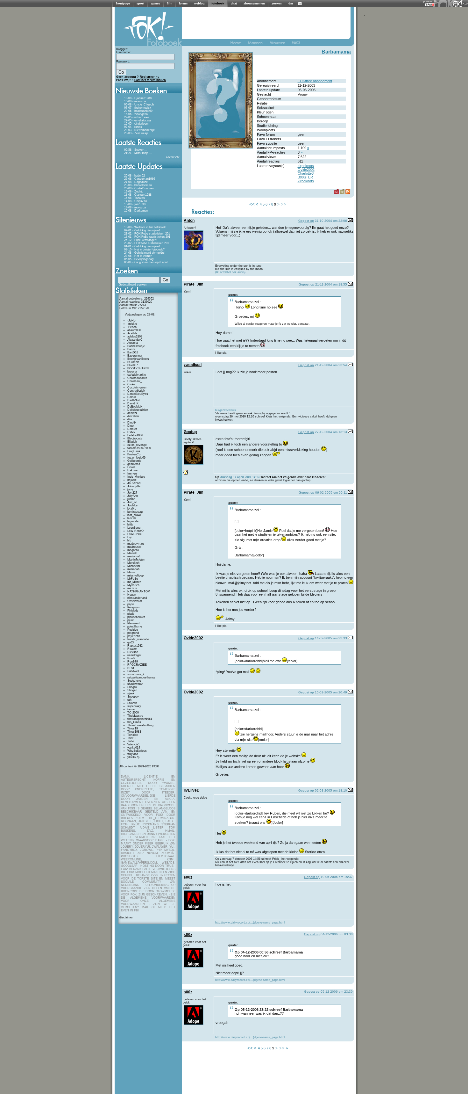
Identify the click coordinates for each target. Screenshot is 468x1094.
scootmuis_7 (135, 674)
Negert (131, 594)
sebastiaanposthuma (141, 677)
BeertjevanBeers (138, 358)
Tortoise (132, 734)
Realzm (132, 648)
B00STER (305, 177)
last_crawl (134, 515)
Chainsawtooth (137, 378)
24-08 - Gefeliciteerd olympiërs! (145, 252)
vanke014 (133, 747)
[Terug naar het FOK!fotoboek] (238, 44)
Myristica (133, 585)
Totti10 (131, 738)
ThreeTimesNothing (140, 725)
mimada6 (133, 569)
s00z (188, 877)
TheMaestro (135, 715)
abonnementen (254, 3)
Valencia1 (133, 744)
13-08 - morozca (135, 101)
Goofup (190, 432)
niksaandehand (137, 597)
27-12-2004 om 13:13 (331, 432)
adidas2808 (134, 336)
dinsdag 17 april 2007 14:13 (239, 477)
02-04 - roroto (133, 126)
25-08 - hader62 (134, 175)
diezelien (133, 416)
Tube (130, 741)
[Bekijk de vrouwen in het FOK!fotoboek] (280, 44)
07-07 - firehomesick (137, 107)
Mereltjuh (133, 562)
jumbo (131, 499)
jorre (130, 489)
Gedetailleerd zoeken (132, 284)
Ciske (131, 384)
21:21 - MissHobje (136, 153)
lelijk (130, 524)
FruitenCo (133, 454)
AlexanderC (135, 339)
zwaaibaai (193, 365)
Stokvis (132, 703)
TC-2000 (133, 712)
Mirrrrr (131, 572)
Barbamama (336, 51)
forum (183, 3)
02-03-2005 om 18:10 (331, 790)
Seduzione (134, 680)
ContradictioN (136, 390)
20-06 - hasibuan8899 (138, 110)
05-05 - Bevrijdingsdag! (139, 259)
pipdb (130, 613)
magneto (133, 550)
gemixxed (133, 464)
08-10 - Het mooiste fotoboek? (144, 249)
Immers (132, 473)
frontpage (123, 3)
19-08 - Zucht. (133, 191)
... (146, 149)
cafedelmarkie (136, 374)
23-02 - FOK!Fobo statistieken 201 (147, 233)
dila (129, 419)
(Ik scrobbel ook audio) (230, 272)
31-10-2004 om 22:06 (331, 220)
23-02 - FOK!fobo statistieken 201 (146, 243)
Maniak (132, 553)
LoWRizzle (134, 534)
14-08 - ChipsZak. (136, 201)
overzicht (173, 157)
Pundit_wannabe (138, 639)
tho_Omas (134, 722)
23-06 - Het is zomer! (138, 255)
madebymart (135, 543)
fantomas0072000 (139, 448)
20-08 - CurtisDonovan (139, 188)
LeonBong (133, 527)
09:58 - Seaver (134, 149)
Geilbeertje (134, 460)
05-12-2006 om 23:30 (337, 991)
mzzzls (132, 588)
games (155, 3)
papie (130, 604)
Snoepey (133, 696)
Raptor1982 (135, 645)
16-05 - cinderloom (136, 123)
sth (129, 699)
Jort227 (132, 492)
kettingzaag (135, 511)
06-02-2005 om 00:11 (331, 492)
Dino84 (132, 422)
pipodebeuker (136, 617)
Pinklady (132, 610)
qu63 (130, 642)
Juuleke (132, 505)
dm (290, 3)
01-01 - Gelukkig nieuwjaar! (142, 246)
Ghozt (131, 467)
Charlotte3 (306, 173)
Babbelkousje (136, 346)
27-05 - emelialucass (138, 120)
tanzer (131, 709)
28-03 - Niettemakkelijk (139, 130)
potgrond (133, 632)
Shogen (132, 690)
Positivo (132, 629)
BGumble (133, 362)
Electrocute (134, 438)
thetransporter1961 (139, 719)
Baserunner (134, 355)
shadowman (135, 683)
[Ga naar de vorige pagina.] (257, 204)
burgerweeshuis (225, 410)
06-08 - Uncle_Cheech (139, 104)
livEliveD (192, 790)
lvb (129, 540)
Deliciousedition (137, 409)
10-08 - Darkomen (136, 210)
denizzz (132, 413)
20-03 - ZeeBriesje (136, 133)
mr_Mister (134, 581)
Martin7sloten (136, 559)
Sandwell (133, 671)
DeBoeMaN (135, 406)
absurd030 (134, 330)
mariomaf (133, 556)
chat (234, 3)
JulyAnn (132, 495)
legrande (132, 521)
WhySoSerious (137, 750)
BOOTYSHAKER (138, 368)
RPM (130, 668)
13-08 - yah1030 (134, 204)
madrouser (134, 546)
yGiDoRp (133, 757)
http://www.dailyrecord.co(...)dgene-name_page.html (250, 922)
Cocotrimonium (137, 387)
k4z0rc (131, 508)
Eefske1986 (135, 435)
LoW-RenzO (135, 531)
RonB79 (132, 661)
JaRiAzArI (134, 483)
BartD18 (132, 352)
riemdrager (134, 655)
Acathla (132, 333)
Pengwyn (133, 607)
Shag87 (132, 687)
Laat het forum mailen (150, 80)
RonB (131, 658)
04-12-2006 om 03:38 (337, 934)
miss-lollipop (135, 575)
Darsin (131, 397)
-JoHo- (131, 320)
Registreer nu (150, 76)
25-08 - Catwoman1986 (139, 178)
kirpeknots (306, 166)
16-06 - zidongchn (136, 114)
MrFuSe (132, 578)
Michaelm (133, 566)
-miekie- (132, 323)
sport (140, 3)
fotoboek (217, 3)
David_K (132, 403)
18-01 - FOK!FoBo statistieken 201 (147, 236)
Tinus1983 (134, 731)
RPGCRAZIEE (137, 664)
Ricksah (132, 652)
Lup (129, 537)
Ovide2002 (306, 169)
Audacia (132, 342)
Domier (132, 429)
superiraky (134, 706)
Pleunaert (133, 623)
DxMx (131, 432)
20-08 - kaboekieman (138, 185)
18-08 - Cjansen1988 (138, 98)
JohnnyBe (133, 486)
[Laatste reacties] (148, 147)
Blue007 (132, 365)
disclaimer (126, 917)
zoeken (277, 3)
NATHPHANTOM (138, 591)
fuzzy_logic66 (136, 457)
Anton (189, 220)
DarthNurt (133, 400)
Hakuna (132, 470)
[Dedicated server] (430, 4)
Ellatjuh (132, 441)
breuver (132, 371)
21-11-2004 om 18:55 (331, 284)
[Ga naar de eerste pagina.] (252, 204)
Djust (130, 425)
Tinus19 (132, 728)
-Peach (132, 327)
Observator (134, 601)
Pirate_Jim (193, 284)
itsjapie (132, 480)
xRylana (132, 754)
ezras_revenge (137, 444)
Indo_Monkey (136, 476)
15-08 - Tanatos (134, 197)
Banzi (131, 349)
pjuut (130, 620)
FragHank (133, 451)
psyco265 (133, 636)
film (169, 3)
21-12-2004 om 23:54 (331, 365)
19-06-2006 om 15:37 (337, 877)
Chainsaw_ (134, 381)
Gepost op (306, 220)
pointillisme (134, 626)
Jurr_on (132, 502)
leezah (131, 518)
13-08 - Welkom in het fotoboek (145, 227)
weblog (199, 3)
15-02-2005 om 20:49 (331, 692)
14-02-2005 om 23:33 (331, 638)
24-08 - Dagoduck (136, 182)
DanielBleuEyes (137, 393)
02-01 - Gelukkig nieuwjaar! (142, 230)
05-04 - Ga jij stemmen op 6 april (145, 262)
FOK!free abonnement (315, 81)
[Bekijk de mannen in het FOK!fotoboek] (258, 44)
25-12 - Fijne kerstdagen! (140, 240)
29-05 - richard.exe (136, 117)
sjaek (130, 693)
